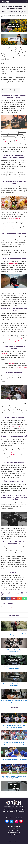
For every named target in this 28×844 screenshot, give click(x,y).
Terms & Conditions (14, 833)
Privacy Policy (15, 830)
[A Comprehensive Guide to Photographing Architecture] (14, 681)
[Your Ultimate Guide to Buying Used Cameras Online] (14, 647)
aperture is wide (22, 367)
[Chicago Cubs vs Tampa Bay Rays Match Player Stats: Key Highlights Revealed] (14, 773)
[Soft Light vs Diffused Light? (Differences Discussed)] (14, 790)
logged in (12, 607)
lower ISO (11, 363)
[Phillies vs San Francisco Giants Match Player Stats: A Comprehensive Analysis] (14, 739)
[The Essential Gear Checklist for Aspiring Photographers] (14, 630)
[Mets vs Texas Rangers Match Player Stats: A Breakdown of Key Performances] (14, 756)
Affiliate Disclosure (15, 835)
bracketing (4, 142)
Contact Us (15, 828)
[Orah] (6, 1)
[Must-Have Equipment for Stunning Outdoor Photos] (14, 664)
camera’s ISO (5, 353)
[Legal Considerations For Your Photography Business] (14, 698)
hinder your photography (8, 226)
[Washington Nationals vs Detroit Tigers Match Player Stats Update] (14, 722)
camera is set (13, 263)
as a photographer (17, 178)
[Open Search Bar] (21, 1)
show (16, 90)
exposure (18, 140)
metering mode (15, 426)
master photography (14, 218)
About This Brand (15, 826)
